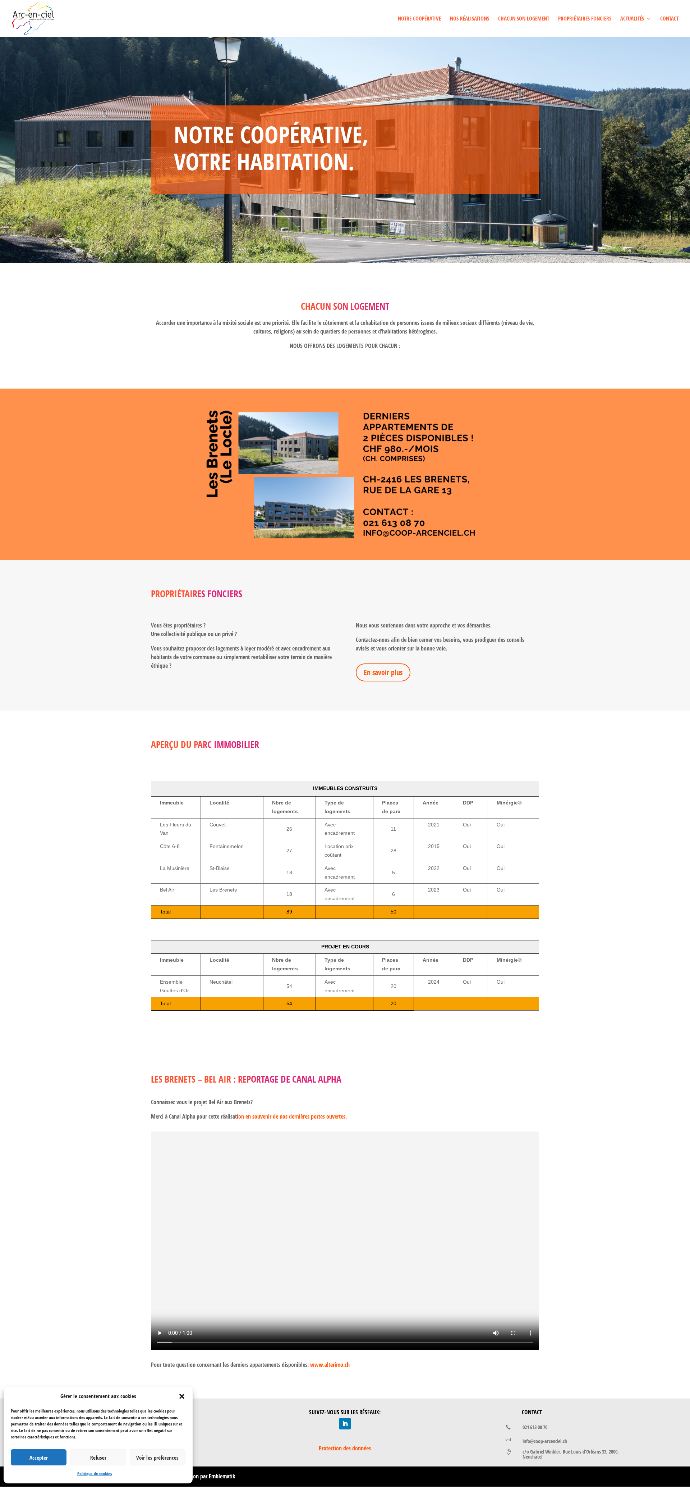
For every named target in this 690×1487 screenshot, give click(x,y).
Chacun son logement (523, 19)
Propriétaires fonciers (584, 19)
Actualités (632, 19)
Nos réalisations (469, 19)
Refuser (98, 1457)
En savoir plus (383, 672)
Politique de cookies (94, 1473)
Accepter (38, 1457)
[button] (181, 1396)
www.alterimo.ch (330, 1365)
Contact (669, 19)
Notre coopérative (419, 19)
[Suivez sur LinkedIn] (345, 1423)
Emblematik (222, 1476)
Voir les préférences (157, 1457)
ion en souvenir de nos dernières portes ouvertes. (292, 1116)
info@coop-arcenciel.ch (545, 1441)
